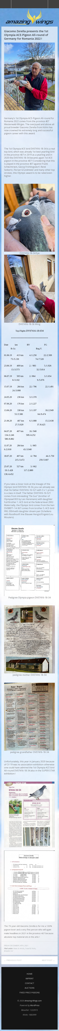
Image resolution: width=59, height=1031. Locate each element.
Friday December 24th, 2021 (16, 945)
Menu (5, 4)
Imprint (30, 978)
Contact (29, 983)
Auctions (29, 988)
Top (29, 1023)
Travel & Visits (30, 948)
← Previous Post (13, 960)
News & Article (18, 948)
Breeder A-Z (8, 951)
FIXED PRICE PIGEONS (29, 992)
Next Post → (48, 960)
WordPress (34, 1005)
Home (29, 973)
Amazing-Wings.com (33, 1000)
